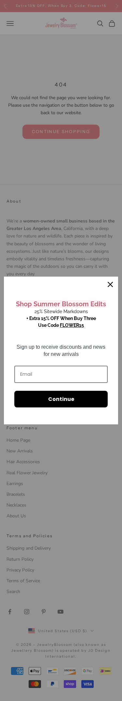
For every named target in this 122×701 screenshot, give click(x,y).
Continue (61, 399)
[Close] (110, 284)
